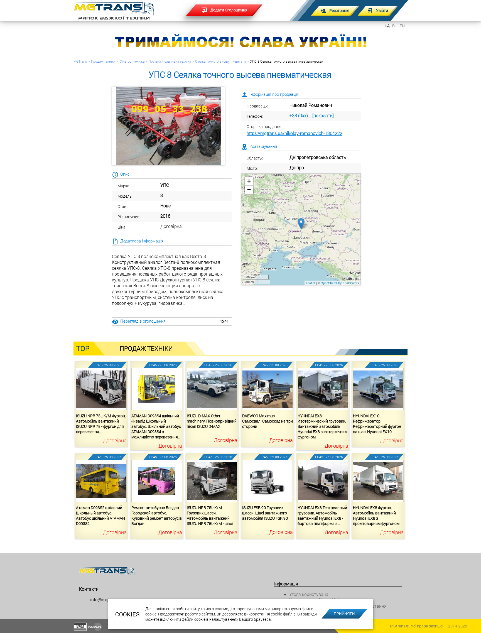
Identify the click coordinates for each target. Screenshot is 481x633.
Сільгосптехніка (132, 61)
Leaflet (310, 283)
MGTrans (80, 61)
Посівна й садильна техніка (170, 61)
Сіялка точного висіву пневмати (220, 61)
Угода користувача (308, 594)
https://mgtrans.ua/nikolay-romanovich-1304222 (294, 133)
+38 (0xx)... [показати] (311, 115)
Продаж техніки (103, 61)
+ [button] (249, 181)
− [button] (249, 189)
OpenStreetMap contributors (340, 283)
